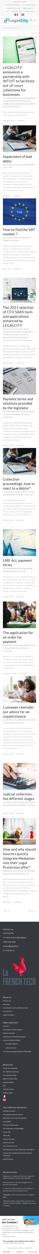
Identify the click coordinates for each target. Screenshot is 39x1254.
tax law (6, 101)
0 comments (21, 121)
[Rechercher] (30, 20)
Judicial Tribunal (8, 1159)
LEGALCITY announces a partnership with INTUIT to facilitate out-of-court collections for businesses (19, 81)
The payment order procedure (13, 1115)
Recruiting (6, 1004)
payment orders (9, 104)
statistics (16, 107)
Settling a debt (29, 11)
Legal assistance (28, 8)
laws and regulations (23, 104)
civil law (6, 411)
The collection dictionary (12, 5)
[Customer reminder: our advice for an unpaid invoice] (19, 689)
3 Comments (20, 597)
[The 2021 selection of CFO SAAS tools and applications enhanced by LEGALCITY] (19, 290)
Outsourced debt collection (12, 1040)
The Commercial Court (10, 1146)
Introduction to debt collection (12, 1030)
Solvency (15, 240)
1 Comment (19, 363)
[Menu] (35, 20)
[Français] (17, 14)
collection (7, 167)
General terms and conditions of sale (15, 1008)
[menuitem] (20, 1)
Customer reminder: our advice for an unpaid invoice (19, 711)
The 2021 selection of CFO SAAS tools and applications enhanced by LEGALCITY (18, 316)
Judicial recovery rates (13, 8)
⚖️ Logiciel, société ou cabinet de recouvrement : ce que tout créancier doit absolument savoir (18, 1189)
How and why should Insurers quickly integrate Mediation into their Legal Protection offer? (19, 858)
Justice (8, 335)
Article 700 (6, 1135)
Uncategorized (25, 165)
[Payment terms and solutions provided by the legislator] (19, 381)
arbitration (7, 329)
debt (33, 165)
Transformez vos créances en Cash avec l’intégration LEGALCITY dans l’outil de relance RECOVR (18, 1177)
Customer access (17, 11)
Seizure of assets (9, 1139)
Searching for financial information (14, 1037)
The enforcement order (10, 1125)
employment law (25, 871)
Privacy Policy (7, 1011)
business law (31, 98)
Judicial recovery (11, 1048)
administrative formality (13, 332)
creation (22, 98)
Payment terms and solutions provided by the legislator (18, 403)
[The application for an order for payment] (19, 614)
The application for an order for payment (18, 637)
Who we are (7, 1001)
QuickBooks (16, 337)
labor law (22, 645)
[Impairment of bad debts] (19, 138)
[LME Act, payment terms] (19, 542)
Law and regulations (19, 335)
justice (5, 414)
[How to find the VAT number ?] (19, 211)
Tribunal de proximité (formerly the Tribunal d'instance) (17, 1154)
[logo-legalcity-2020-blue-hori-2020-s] (16, 20)
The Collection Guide (29, 5)
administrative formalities (19, 101)
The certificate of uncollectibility (13, 1128)
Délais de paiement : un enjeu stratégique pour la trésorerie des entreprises (17, 1183)
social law (30, 411)
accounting (7, 98)
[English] (23, 14)
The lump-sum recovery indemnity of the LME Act (19, 1150)
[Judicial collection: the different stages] (19, 776)
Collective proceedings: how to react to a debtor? (19, 483)
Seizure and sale (8, 1143)
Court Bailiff (7, 1122)
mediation (7, 337)
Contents (6, 1026)
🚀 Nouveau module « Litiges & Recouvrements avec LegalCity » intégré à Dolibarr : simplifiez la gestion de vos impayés (19, 1203)
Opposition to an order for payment (14, 1118)
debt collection (18, 340)
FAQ (8, 11)
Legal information (8, 1015)
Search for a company (20, 1)
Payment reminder (9, 1033)
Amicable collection (12, 1044)
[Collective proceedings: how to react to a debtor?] (19, 461)
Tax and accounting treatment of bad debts (17, 1051)
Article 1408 (6, 1132)
